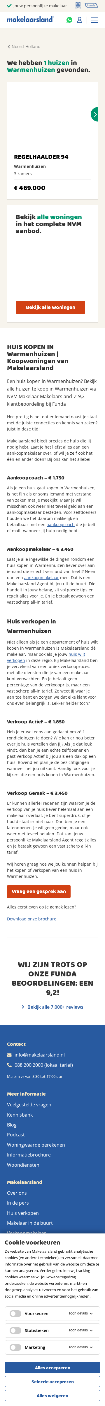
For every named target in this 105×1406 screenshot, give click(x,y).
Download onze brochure (31, 919)
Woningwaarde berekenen (36, 1145)
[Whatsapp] (69, 20)
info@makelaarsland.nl (40, 1055)
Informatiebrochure (29, 1155)
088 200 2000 (29, 1065)
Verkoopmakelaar (26, 1233)
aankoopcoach (61, 524)
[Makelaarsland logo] (30, 19)
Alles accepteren (52, 1367)
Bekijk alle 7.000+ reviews (54, 1007)
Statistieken (37, 1330)
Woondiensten (23, 1165)
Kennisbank (20, 1115)
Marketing (35, 1347)
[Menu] (94, 20)
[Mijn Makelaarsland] (79, 20)
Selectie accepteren (53, 1381)
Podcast (16, 1134)
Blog (12, 1125)
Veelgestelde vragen (29, 1104)
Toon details (78, 1313)
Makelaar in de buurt (30, 1223)
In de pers (18, 1203)
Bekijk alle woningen (50, 307)
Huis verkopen (23, 1213)
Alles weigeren (52, 1395)
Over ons (17, 1193)
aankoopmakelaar (41, 577)
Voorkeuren (36, 1313)
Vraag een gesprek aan (39, 891)
